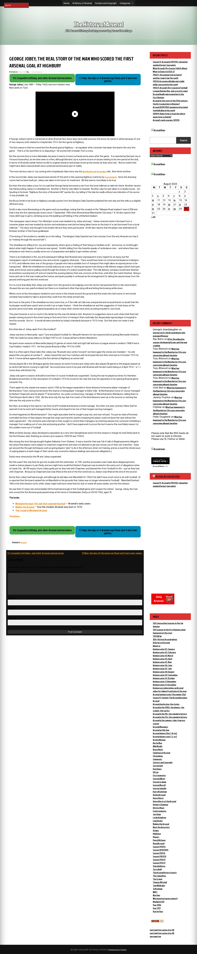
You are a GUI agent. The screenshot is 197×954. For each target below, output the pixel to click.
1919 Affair (157, 636)
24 (153, 208)
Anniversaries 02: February (164, 652)
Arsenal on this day (161, 730)
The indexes (14, 516)
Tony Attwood (36, 71)
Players (156, 836)
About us (156, 645)
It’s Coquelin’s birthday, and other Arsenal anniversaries (35, 553)
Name (12, 598)
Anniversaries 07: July (162, 668)
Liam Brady (158, 820)
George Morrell (159, 785)
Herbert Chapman (160, 804)
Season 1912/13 (159, 862)
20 (169, 204)
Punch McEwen (159, 840)
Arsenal (23, 542)
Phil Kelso (157, 833)
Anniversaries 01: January (164, 649)
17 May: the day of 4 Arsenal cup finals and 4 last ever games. (112, 553)
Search (183, 140)
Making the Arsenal (24, 507)
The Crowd (157, 879)
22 (180, 204)
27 (169, 208)
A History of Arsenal (82, 3)
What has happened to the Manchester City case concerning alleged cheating (169, 352)
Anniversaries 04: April (162, 658)
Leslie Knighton (159, 817)
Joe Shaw (157, 814)
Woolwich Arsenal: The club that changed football (40, 503)
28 (174, 208)
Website (12, 618)
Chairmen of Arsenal (161, 752)
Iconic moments (159, 810)
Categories (125, 3)
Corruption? (158, 765)
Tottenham (157, 888)
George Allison (159, 778)
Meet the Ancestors (161, 827)
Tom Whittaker (159, 885)
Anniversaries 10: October (164, 678)
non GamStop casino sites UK (162, 929)
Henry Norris (158, 798)
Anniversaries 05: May (162, 662)
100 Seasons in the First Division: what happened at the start (169, 631)
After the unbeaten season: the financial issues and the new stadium (170, 342)
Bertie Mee (157, 742)
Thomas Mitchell (160, 882)
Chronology (158, 755)
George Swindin (159, 788)
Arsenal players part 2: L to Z (165, 736)
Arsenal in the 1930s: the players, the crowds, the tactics (168, 709)
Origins (156, 830)
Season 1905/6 (159, 853)
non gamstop (155, 936)
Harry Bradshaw (160, 791)
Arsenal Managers (160, 726)
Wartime (156, 895)
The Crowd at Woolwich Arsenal (31, 510)
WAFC (155, 891)
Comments (157, 759)
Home (66, 3)
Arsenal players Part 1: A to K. (165, 733)
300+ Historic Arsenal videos (165, 639)
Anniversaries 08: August (163, 671)
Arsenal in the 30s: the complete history (170, 713)
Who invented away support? (165, 898)
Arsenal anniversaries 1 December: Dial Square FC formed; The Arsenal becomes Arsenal (170, 697)
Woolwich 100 (158, 901)
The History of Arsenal (98, 24)
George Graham (159, 781)
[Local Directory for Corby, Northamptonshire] (157, 921)
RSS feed (176, 476)
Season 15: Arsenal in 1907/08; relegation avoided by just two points (170, 484)
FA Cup (155, 772)
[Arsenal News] (158, 130)
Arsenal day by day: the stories (166, 704)
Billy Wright (157, 746)
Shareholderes (159, 866)
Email (11, 608)
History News (158, 807)
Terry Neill (157, 869)
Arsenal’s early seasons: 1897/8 (166, 120)
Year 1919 (157, 908)
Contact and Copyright (106, 3)
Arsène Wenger (159, 739)
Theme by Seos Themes (117, 949)
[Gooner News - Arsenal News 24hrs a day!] (158, 174)
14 (174, 200)
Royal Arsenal (158, 843)
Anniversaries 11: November (164, 681)
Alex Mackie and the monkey (95, 171)
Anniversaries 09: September (165, 674)
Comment (14, 571)
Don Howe (157, 768)
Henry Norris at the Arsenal (164, 801)
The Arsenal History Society (165, 872)
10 (153, 200)
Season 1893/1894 (160, 849)
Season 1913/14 (159, 846)
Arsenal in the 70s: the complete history (170, 717)
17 (153, 204)
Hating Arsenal (159, 794)
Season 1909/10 (159, 856)
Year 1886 (157, 904)
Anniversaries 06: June (162, 665)
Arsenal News (158, 466)
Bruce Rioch (158, 749)
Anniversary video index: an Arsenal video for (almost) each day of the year (170, 689)
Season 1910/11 (159, 859)
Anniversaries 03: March (163, 655)
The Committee (159, 875)
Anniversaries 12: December (164, 684)
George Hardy (111, 177)
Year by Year (158, 911)
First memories (159, 775)
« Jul (153, 216)
